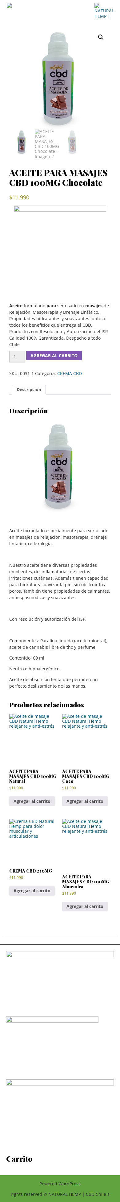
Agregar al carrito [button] (32, 801)
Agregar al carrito (54, 355)
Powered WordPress (60, 1184)
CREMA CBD (69, 373)
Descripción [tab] (29, 389)
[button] (100, 37)
